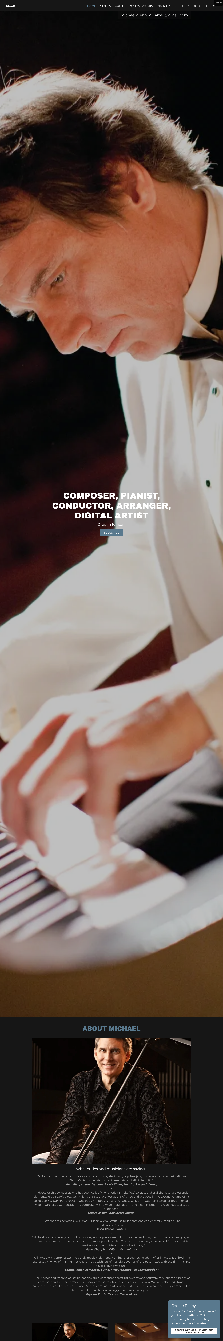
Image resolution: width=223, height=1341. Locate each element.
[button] (166, 6)
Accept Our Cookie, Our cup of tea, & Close (194, 1331)
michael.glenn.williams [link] (142, 15)
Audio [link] (119, 6)
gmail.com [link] (178, 15)
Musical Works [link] (141, 6)
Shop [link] (185, 6)
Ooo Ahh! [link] (200, 6)
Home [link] (91, 6)
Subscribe (111, 532)
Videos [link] (105, 6)
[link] (11, 5)
